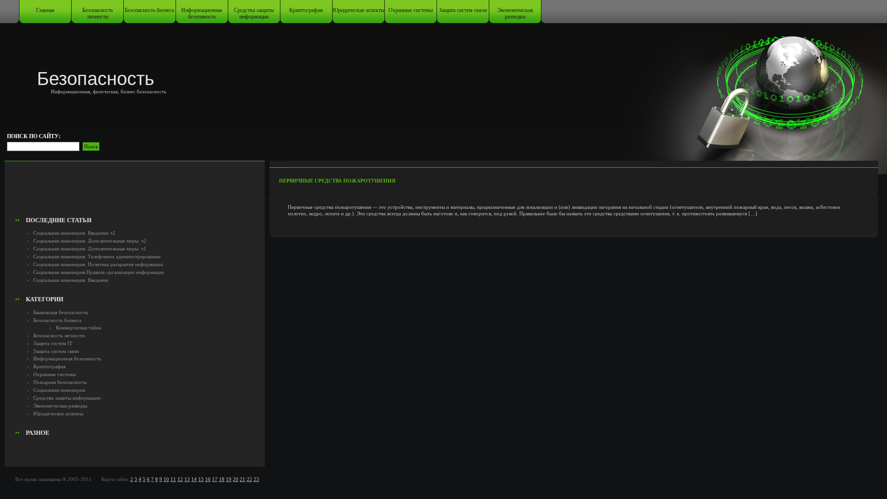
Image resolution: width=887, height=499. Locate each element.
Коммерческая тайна (78, 327)
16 (208, 479)
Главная (45, 10)
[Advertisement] (135, 192)
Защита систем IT (53, 343)
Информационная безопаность (201, 13)
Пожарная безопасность (60, 382)
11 (173, 479)
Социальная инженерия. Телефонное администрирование (97, 256)
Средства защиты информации (254, 13)
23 (256, 479)
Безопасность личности (97, 13)
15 (201, 479)
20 (235, 479)
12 (180, 479)
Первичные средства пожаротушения (337, 180)
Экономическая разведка (515, 13)
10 (166, 479)
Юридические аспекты (358, 10)
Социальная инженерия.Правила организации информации (98, 272)
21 (242, 479)
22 (249, 479)
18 (222, 479)
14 (194, 479)
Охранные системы (411, 10)
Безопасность (95, 78)
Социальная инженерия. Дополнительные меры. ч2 (89, 240)
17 (215, 479)
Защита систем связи (463, 10)
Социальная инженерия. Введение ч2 (74, 233)
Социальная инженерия (59, 390)
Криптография (306, 10)
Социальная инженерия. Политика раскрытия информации (98, 264)
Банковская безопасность (60, 312)
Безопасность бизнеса (149, 10)
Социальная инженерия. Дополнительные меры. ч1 (89, 248)
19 (228, 479)
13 (187, 479)
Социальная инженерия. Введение (71, 280)
